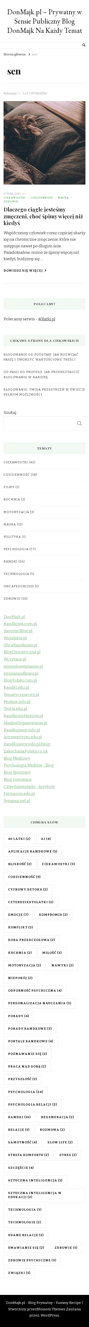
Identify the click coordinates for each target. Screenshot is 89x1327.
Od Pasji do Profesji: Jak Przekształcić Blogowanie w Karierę (42, 374)
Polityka (12, 537)
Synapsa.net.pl (17, 800)
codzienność (24, 877)
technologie (24, 1222)
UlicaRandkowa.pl (20, 645)
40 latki (19, 839)
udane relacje (26, 1235)
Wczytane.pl (15, 659)
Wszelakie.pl (15, 638)
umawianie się (26, 1248)
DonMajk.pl (14, 616)
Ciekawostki (15, 197)
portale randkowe (30, 1041)
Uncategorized (19, 586)
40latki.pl (46, 319)
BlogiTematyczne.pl (22, 652)
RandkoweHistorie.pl (23, 715)
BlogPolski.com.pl (20, 680)
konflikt (20, 927)
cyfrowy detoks (28, 889)
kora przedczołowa (31, 940)
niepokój (20, 978)
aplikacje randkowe (32, 851)
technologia (25, 1210)
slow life (60, 1142)
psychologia (25, 1092)
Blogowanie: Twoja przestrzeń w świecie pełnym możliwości (44, 392)
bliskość (20, 864)
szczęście (21, 1168)
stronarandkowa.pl (21, 673)
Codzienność (41, 197)
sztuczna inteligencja (35, 1180)
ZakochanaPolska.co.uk (26, 751)
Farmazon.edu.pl (19, 793)
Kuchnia (12, 499)
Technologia (16, 574)
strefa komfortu (28, 1155)
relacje (18, 1130)
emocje (18, 915)
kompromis (53, 915)
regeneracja (57, 1117)
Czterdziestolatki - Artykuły (29, 786)
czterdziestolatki (30, 902)
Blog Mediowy (17, 758)
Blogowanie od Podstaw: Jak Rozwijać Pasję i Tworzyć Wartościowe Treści (41, 357)
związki (19, 1273)
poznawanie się (27, 1054)
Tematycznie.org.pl (21, 694)
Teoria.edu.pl (15, 708)
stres (68, 1155)
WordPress (50, 1315)
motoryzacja (24, 965)
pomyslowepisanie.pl (23, 666)
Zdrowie (11, 201)
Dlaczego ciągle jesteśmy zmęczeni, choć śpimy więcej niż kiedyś (43, 216)
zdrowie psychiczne (32, 1260)
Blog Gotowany (18, 779)
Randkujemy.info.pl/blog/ (27, 744)
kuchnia (20, 953)
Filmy (9, 487)
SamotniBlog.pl (18, 630)
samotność (22, 1142)
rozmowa (52, 1130)
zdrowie (66, 1248)
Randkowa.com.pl (20, 623)
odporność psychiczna (35, 991)
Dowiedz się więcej (23, 271)
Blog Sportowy (17, 772)
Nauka (63, 197)
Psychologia (16, 549)
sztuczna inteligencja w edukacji (35, 1195)
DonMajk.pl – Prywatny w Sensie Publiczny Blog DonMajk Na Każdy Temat (44, 21)
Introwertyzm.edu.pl (23, 737)
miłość (52, 953)
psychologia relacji (32, 1105)
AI (46, 839)
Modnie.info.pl (17, 701)
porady (18, 1016)
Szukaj (10, 412)
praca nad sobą (27, 1066)
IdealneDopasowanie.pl (25, 722)
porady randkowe (30, 1029)
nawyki (63, 965)
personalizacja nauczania (39, 1003)
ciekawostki (58, 864)
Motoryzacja (16, 512)
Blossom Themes (51, 1309)
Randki (11, 561)
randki (19, 1117)
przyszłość (22, 1079)
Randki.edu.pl (16, 687)
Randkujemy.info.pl (22, 730)
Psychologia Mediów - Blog (29, 765)
